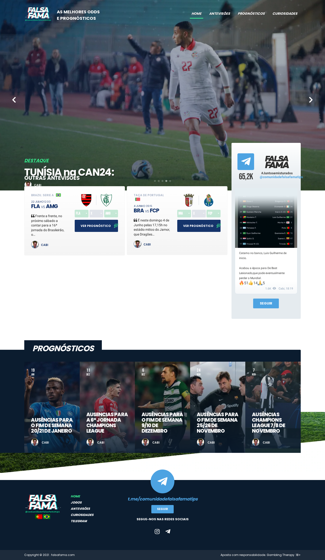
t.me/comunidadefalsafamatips (163, 499)
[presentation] (14, 100)
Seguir (266, 303)
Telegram (79, 521)
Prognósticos (251, 13)
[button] (155, 181)
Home (197, 13)
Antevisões (219, 13)
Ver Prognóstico (96, 226)
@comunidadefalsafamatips (281, 177)
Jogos (76, 502)
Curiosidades (284, 13)
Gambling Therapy (280, 555)
